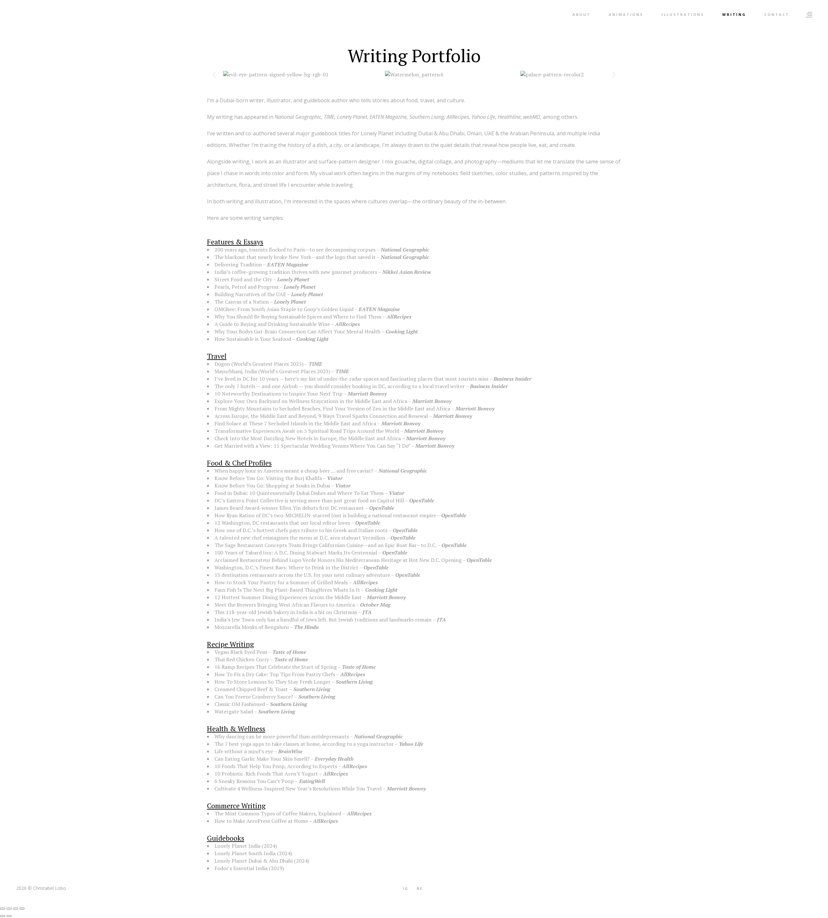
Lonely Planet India (238, 845)
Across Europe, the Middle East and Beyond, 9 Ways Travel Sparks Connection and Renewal (321, 416)
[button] (214, 75)
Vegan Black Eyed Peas (240, 651)
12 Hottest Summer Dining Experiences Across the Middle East (288, 597)
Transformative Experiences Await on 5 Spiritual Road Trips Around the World (306, 430)
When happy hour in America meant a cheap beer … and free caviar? (293, 470)
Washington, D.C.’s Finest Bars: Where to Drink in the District (286, 567)
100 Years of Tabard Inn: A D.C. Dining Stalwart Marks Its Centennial (295, 552)
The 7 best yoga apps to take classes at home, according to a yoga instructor (304, 743)
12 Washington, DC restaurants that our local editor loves (282, 522)
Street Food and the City (243, 279)
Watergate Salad (233, 711)
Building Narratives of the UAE (250, 294)
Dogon (222, 363)
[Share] (15, 909)
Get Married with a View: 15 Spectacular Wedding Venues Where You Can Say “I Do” (312, 445)
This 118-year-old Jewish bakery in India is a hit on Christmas (285, 612)
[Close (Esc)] (22, 909)
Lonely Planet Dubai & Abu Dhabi (253, 860)
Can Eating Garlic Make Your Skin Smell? (262, 758)
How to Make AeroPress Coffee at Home (261, 820)
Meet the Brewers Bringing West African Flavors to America (284, 604)
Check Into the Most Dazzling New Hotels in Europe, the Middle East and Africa (307, 438)
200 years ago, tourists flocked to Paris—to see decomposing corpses (295, 249)
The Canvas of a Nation (241, 301)
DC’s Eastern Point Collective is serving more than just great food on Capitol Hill (309, 500)
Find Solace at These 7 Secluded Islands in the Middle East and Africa (295, 423)
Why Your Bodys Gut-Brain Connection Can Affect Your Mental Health (297, 331)
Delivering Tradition (238, 264)
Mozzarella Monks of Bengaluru (251, 627)
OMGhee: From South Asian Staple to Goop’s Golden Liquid (284, 309)
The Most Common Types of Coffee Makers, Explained (277, 813)
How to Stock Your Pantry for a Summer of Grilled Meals (281, 582)
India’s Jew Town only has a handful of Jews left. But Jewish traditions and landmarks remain (322, 619)
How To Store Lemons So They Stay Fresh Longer (272, 681)
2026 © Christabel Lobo (41, 888)
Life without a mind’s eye (243, 751)
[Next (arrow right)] (9, 916)
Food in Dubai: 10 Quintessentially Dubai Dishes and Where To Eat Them (299, 493)
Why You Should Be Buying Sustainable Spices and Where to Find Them (297, 316)
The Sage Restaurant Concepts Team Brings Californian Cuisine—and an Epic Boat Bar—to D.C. (325, 545)
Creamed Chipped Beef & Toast (251, 689)
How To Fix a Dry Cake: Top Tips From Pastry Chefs (274, 674)
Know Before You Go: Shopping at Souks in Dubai (272, 485)
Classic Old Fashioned (239, 704)
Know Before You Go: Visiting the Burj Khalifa (268, 478)
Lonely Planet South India (245, 853)
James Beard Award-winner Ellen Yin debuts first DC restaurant (289, 507)
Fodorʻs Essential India (240, 868)
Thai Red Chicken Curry (241, 659)
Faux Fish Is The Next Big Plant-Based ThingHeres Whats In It (287, 589)
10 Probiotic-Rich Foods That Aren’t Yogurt (266, 773)
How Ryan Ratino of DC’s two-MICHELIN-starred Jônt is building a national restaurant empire (325, 515)
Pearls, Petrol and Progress (246, 286)
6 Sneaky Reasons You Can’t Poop (254, 781)
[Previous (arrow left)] (2, 916)
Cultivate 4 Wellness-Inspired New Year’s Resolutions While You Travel (298, 788)
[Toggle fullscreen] (9, 909)
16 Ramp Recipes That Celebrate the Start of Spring (275, 666)
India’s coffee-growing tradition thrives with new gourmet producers (295, 271)
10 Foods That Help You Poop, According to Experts (275, 766)
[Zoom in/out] (2, 909)
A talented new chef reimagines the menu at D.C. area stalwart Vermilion (299, 537)
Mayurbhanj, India (235, 371)
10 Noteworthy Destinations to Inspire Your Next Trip (278, 393)
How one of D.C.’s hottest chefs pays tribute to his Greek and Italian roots (300, 530)
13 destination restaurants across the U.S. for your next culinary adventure (302, 574)
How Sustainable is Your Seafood (252, 338)
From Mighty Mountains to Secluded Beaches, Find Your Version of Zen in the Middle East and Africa (332, 408)
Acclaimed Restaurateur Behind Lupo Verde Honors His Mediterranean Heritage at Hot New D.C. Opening (338, 560)
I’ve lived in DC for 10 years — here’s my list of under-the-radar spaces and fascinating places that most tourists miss (351, 378)
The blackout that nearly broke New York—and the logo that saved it (295, 257)
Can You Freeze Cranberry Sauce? (253, 696)
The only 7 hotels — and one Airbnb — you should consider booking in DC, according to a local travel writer (339, 386)
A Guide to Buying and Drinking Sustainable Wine (272, 324)
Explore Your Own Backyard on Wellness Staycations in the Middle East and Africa (310, 401)
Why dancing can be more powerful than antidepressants (281, 736)
